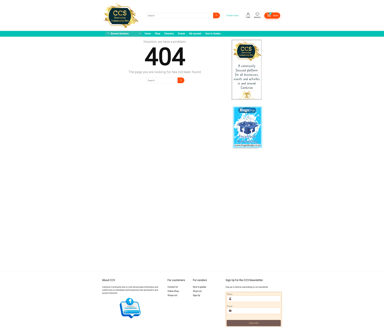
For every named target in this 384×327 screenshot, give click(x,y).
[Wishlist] (257, 14)
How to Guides (213, 33)
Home (147, 33)
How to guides (199, 287)
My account (195, 33)
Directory (169, 33)
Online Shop (173, 291)
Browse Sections (119, 33)
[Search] (216, 15)
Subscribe (253, 323)
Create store (232, 15)
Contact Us (173, 287)
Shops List (172, 295)
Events (181, 33)
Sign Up (196, 295)
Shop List (197, 291)
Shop (157, 33)
